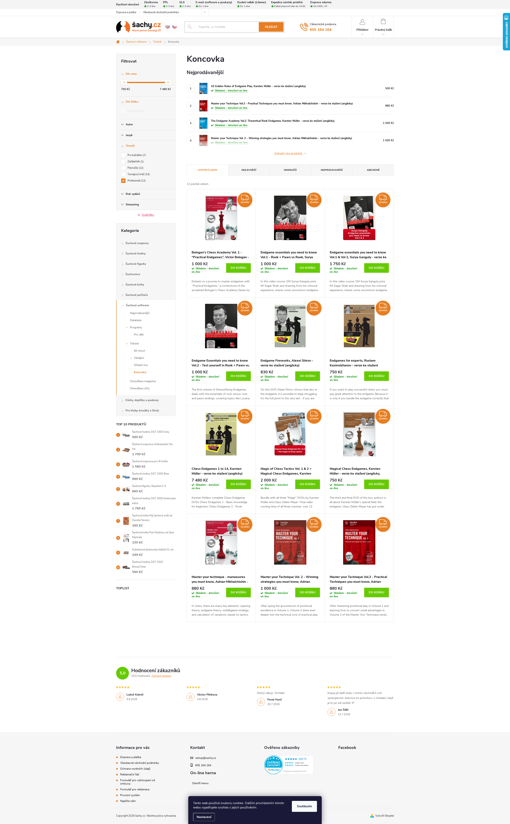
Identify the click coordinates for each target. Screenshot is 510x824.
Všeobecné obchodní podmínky (161, 12)
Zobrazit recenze (161, 676)
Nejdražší (290, 170)
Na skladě (135, 111)
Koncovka (140, 372)
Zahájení (139, 358)
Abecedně (373, 170)
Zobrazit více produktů (288, 153)
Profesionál (136, 180)
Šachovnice (133, 274)
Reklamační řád (129, 774)
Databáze (135, 320)
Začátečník (135, 161)
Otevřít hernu (200, 783)
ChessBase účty (140, 388)
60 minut (139, 351)
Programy (136, 327)
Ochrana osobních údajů (135, 769)
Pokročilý (135, 168)
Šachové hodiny (136, 253)
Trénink (134, 343)
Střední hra (141, 365)
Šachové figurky (136, 264)
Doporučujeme (207, 170)
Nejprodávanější (139, 313)
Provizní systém (130, 795)
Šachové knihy (135, 284)
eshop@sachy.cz (205, 758)
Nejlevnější (248, 170)
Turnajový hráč (138, 174)
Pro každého (136, 155)
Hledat (271, 27)
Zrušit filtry (148, 215)
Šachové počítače (137, 295)
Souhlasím (304, 806)
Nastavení (204, 817)
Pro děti (139, 334)
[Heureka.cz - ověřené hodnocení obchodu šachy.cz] (288, 764)
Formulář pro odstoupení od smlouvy (137, 782)
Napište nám (128, 801)
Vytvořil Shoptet (384, 816)
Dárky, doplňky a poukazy (142, 400)
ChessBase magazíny (143, 381)
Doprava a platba (126, 12)
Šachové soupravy (137, 243)
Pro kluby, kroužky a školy (142, 410)
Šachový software (137, 305)
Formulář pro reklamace (134, 789)
